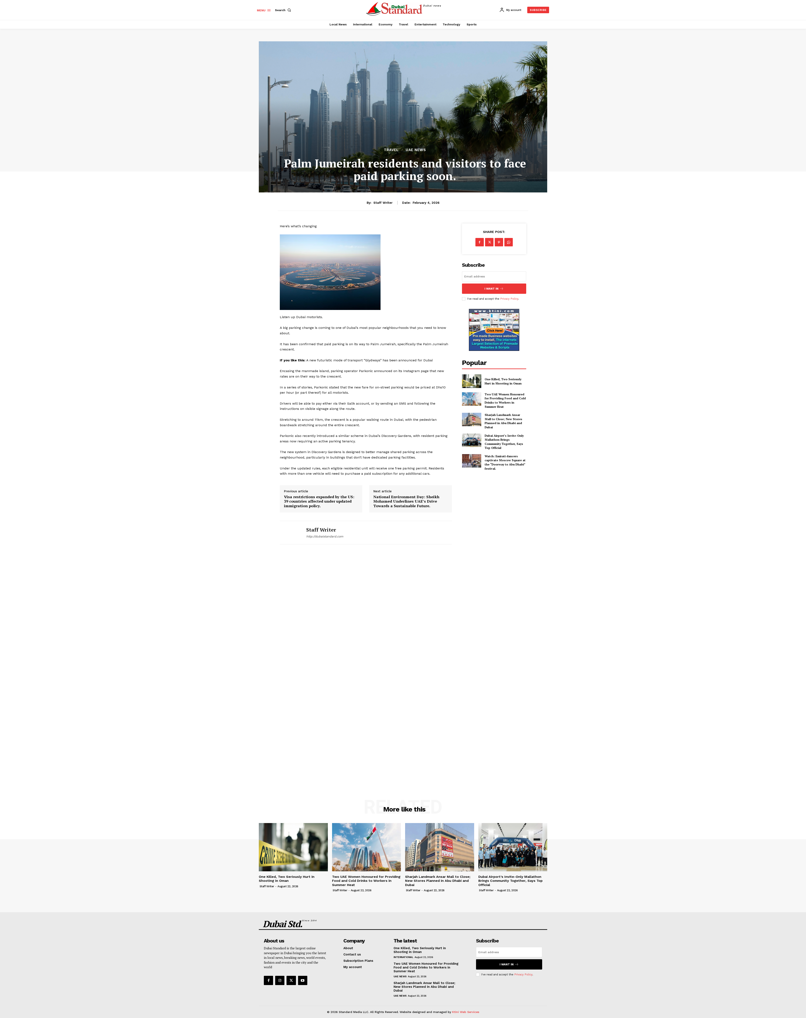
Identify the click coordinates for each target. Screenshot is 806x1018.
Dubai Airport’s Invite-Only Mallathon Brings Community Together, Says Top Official (504, 442)
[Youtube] (302, 980)
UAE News (416, 150)
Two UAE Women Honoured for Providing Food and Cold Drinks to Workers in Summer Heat (505, 400)
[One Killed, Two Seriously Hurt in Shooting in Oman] (471, 381)
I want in (491, 288)
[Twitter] (489, 242)
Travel (391, 150)
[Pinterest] (499, 242)
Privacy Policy (509, 298)
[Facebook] (479, 242)
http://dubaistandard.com (324, 536)
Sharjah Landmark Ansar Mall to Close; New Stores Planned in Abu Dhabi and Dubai (503, 421)
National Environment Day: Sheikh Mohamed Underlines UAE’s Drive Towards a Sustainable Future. (406, 501)
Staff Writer (383, 203)
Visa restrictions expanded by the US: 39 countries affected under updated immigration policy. (319, 501)
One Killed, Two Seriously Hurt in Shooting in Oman (503, 381)
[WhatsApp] (508, 242)
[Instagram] (279, 980)
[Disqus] (366, 609)
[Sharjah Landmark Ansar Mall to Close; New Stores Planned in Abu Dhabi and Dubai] (471, 419)
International (403, 957)
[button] (284, 10)
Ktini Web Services (465, 1012)
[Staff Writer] (290, 532)
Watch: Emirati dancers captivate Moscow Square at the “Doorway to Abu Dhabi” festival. (505, 462)
